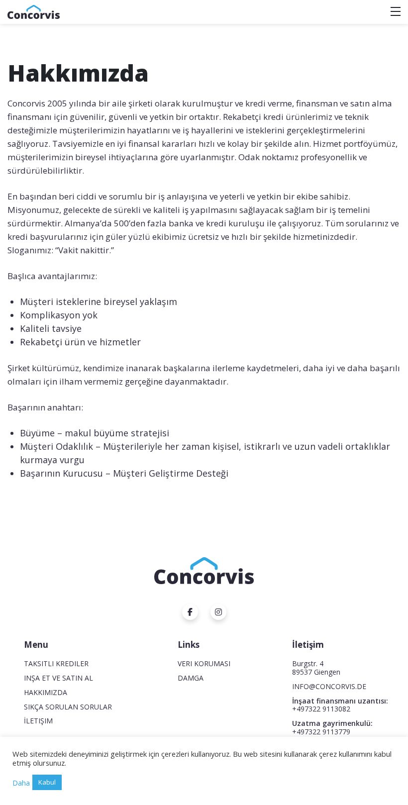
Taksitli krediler (56, 663)
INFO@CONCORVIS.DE (329, 686)
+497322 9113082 (321, 708)
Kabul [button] (47, 782)
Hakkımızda (45, 692)
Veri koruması (204, 663)
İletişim (38, 720)
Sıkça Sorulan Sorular (68, 706)
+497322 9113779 (321, 731)
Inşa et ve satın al (58, 678)
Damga (191, 678)
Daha (21, 782)
